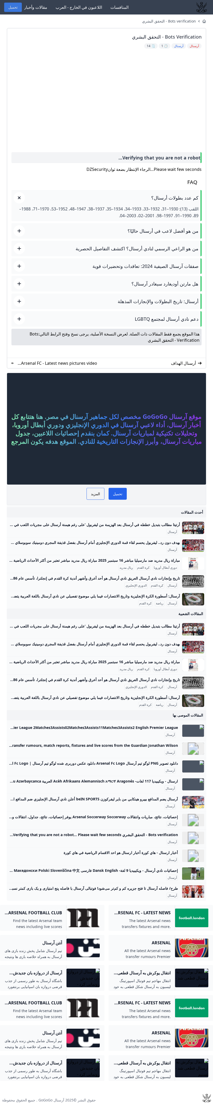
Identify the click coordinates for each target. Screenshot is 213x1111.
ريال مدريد (126, 568)
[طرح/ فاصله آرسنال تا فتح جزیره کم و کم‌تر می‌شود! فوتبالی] (193, 891)
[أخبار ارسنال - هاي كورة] (193, 856)
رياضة (159, 603)
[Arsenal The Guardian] (193, 748)
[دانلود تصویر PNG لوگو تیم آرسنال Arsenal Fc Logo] (193, 766)
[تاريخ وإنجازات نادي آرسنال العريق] (193, 581)
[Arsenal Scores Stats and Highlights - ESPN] (193, 731)
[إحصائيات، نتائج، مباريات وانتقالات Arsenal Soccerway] (193, 820)
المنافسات (119, 7)
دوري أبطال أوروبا (165, 568)
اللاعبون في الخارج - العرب (79, 7)
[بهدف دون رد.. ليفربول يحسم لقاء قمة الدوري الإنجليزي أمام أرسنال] (193, 545)
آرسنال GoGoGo (51, 1100)
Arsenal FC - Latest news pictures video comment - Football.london (59, 363)
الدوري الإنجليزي (136, 585)
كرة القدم (143, 568)
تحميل (13, 7)
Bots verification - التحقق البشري (169, 21)
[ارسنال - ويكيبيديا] (193, 784)
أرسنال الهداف (183, 363)
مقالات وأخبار (35, 7)
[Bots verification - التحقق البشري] (193, 838)
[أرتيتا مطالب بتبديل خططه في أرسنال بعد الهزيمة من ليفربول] (193, 528)
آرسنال (172, 532)
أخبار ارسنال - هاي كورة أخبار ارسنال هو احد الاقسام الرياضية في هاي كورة (121, 852)
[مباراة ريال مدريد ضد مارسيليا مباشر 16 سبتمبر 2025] (193, 563)
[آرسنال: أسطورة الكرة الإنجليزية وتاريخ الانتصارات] (193, 599)
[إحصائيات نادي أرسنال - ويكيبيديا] (193, 873)
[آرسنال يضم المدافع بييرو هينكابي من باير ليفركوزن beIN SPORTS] (193, 802)
